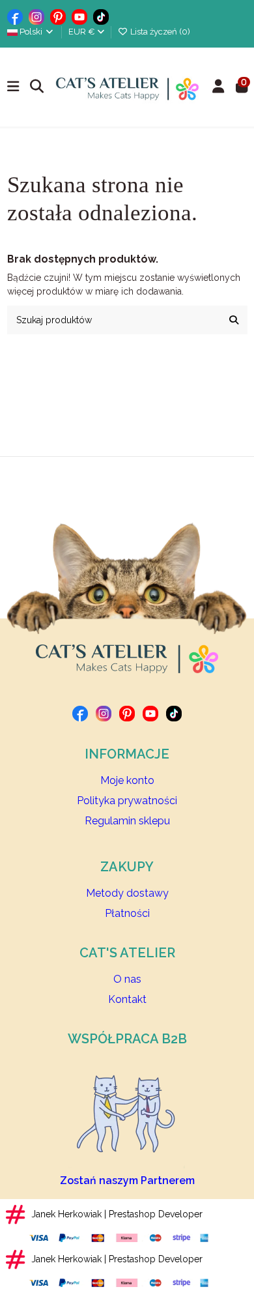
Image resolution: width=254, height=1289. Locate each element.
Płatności (127, 913)
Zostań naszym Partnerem (127, 1180)
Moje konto (127, 780)
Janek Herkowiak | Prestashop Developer (117, 1214)
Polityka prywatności (127, 800)
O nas (127, 979)
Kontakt (127, 999)
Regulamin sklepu (127, 821)
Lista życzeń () (159, 31)
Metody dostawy (127, 893)
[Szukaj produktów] (233, 320)
